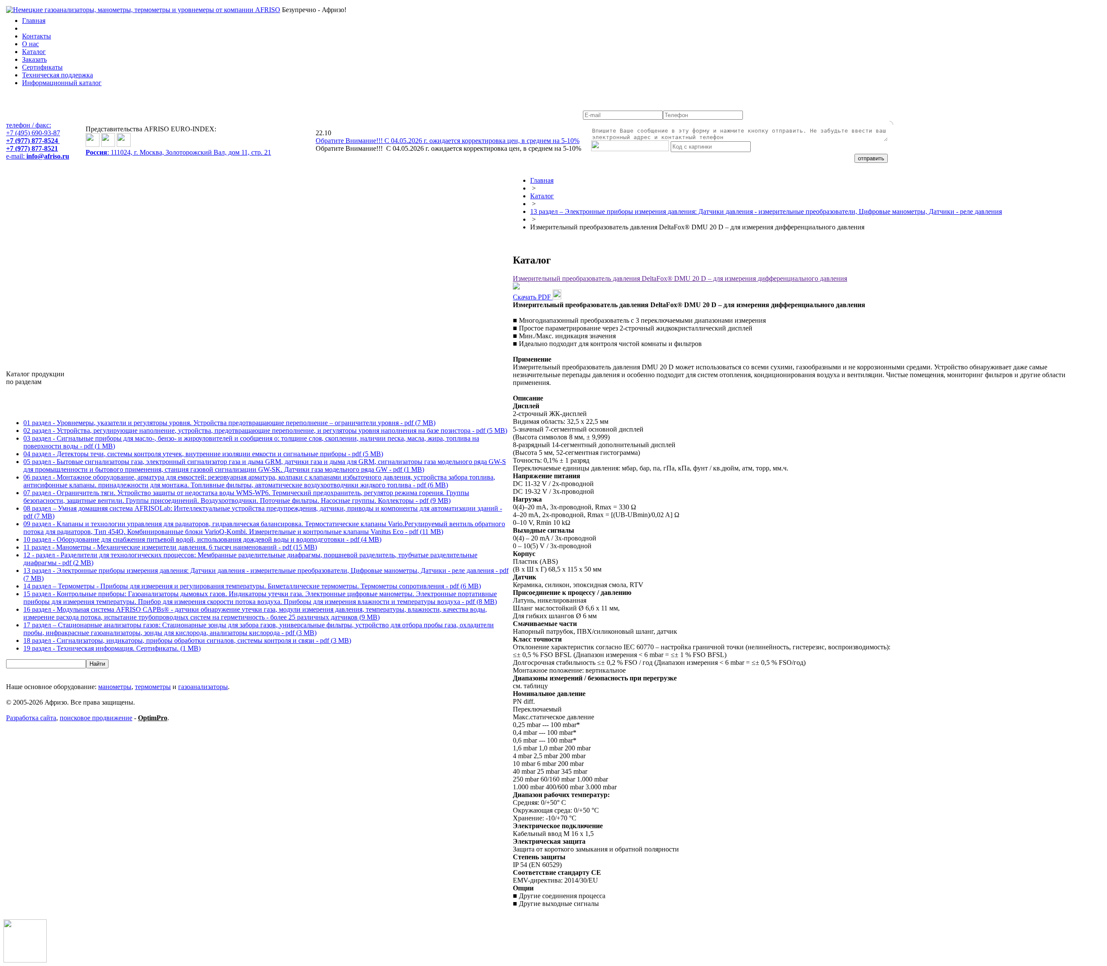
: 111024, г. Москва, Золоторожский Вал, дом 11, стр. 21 (178, 152)
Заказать (34, 59)
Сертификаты (42, 67)
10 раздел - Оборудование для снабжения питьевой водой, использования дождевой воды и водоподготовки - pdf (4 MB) (202, 539)
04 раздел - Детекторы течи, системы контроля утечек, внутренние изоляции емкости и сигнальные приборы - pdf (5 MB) (203, 454)
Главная (33, 20)
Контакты (36, 36)
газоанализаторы (203, 686)
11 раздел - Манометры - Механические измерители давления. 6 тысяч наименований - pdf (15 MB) (170, 547)
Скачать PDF (533, 297)
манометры (114, 686)
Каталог (34, 51)
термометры (153, 686)
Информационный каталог (62, 82)
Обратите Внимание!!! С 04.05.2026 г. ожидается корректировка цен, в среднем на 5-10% (447, 140)
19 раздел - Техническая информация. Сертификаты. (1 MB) (112, 648)
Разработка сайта (31, 717)
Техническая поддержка (57, 75)
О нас (30, 44)
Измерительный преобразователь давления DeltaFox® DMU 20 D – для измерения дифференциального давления (680, 278)
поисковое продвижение (96, 717)
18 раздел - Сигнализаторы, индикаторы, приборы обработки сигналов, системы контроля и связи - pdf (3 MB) (187, 640)
